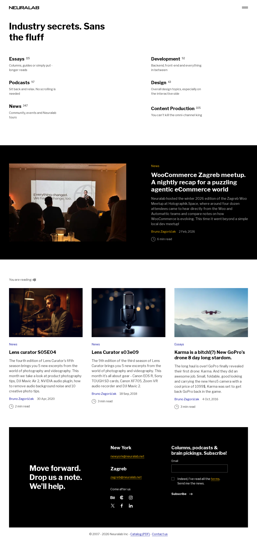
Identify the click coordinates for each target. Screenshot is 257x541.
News (155, 166)
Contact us (160, 534)
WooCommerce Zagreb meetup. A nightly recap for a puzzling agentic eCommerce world (198, 182)
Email (174, 460)
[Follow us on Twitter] (112, 505)
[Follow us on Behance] (112, 497)
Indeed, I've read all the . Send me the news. (198, 481)
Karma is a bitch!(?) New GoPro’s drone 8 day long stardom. (209, 355)
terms (215, 479)
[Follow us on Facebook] (121, 505)
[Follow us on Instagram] (130, 497)
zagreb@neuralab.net (126, 477)
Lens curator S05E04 (32, 352)
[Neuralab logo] (24, 7)
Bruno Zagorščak (163, 231)
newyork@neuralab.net (127, 456)
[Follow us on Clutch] (121, 497)
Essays (179, 344)
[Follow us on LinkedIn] (130, 505)
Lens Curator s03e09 (115, 352)
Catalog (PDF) (140, 534)
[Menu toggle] (245, 7)
